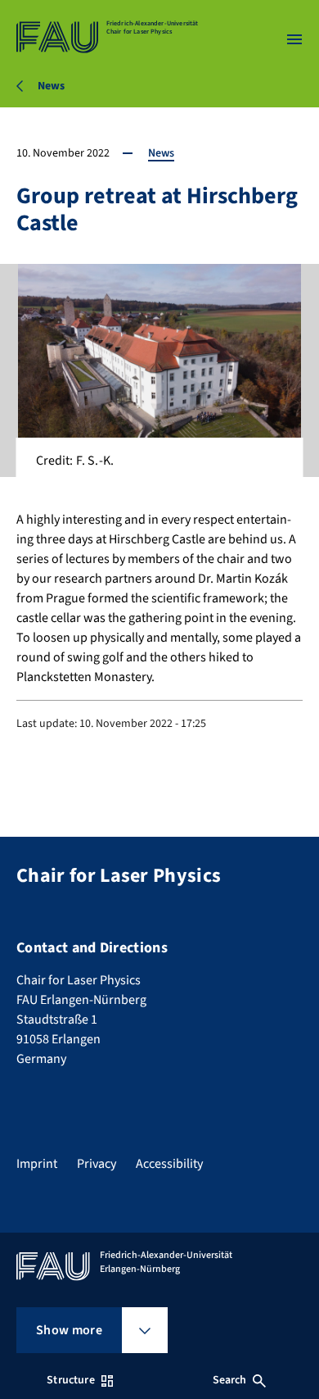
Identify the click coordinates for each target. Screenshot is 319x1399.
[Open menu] (294, 39)
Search (230, 1380)
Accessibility (169, 1164)
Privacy (96, 1164)
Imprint (36, 1164)
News (161, 153)
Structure (70, 1380)
